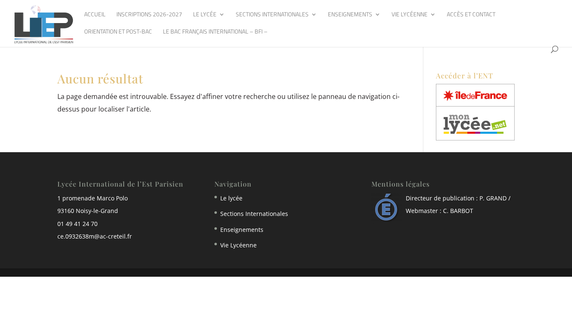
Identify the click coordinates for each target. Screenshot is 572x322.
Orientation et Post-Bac (118, 32)
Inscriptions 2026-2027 (149, 14)
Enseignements (350, 14)
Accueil (95, 14)
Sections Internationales (272, 14)
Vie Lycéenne (410, 14)
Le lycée (204, 14)
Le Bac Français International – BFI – (215, 32)
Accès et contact (471, 14)
